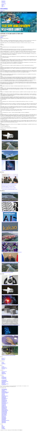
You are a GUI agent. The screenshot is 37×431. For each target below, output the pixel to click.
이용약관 (3, 376)
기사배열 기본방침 (4, 378)
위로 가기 (1, 11)
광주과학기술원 (4, 397)
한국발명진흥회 (4, 419)
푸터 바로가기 (3, 2)
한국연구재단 (3, 395)
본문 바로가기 (3, 1)
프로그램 (3, 4)
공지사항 (3, 366)
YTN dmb (3, 427)
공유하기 (1, 37)
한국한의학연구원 (4, 403)
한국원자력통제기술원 (5, 398)
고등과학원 (3, 390)
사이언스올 (3, 393)
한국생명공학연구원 (4, 401)
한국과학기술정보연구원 (5, 410)
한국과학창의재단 (4, 391)
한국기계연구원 (4, 404)
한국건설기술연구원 (4, 412)
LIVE (2, 6)
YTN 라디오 (3, 426)
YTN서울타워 (3, 428)
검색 (0, 10)
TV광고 (3, 362)
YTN (2, 425)
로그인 (2, 10)
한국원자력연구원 (4, 408)
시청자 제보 (3, 372)
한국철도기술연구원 (4, 406)
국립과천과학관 (4, 417)
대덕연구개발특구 (4, 414)
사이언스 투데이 (4, 3)
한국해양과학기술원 (4, 411)
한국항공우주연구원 (4, 407)
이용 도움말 (3, 368)
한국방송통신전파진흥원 (5, 381)
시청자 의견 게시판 (4, 371)
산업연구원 (3, 394)
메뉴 (4, 10)
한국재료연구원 (4, 416)
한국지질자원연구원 (4, 413)
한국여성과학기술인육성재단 (5, 420)
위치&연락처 (3, 359)
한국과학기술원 (4, 384)
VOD (2, 5)
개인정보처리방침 (4, 377)
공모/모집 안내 (3, 367)
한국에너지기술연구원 (5, 409)
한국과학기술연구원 (4, 400)
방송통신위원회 (4, 382)
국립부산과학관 (4, 422)
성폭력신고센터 (4, 373)
